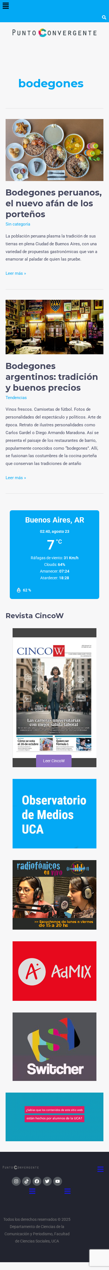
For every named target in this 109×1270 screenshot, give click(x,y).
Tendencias (16, 397)
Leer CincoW (53, 761)
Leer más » (16, 273)
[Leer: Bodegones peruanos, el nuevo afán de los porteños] (54, 149)
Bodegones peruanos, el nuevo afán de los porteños (54, 203)
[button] (5, 6)
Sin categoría (18, 224)
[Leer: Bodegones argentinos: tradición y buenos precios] (54, 326)
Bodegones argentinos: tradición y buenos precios (52, 377)
